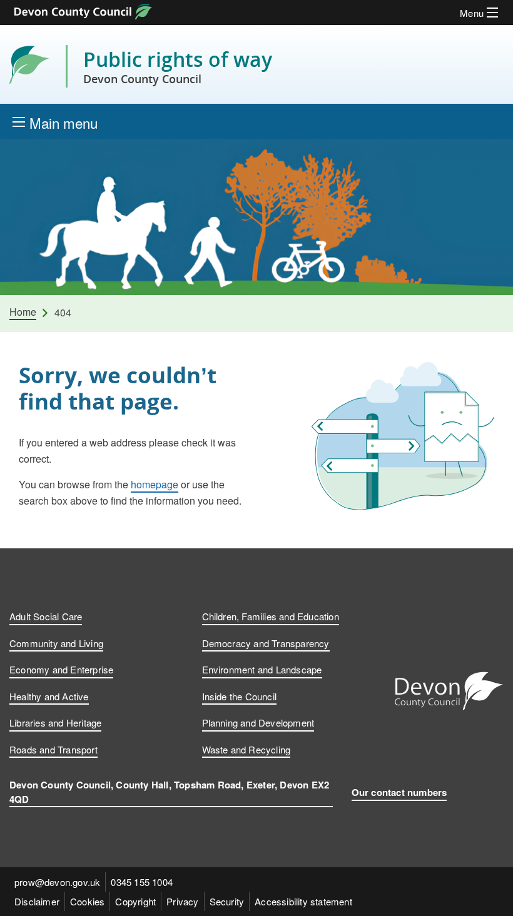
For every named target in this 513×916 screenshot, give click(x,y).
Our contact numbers (399, 792)
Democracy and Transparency (266, 643)
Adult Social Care (45, 616)
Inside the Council (239, 696)
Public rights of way (177, 66)
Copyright (135, 901)
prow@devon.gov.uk (57, 881)
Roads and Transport (53, 749)
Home (22, 312)
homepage (154, 484)
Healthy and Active (49, 696)
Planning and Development (258, 722)
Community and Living (56, 643)
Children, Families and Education (270, 616)
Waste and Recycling (246, 749)
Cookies (87, 901)
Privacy (182, 901)
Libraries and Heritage (55, 722)
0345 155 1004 (142, 881)
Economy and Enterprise (61, 669)
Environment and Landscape (262, 669)
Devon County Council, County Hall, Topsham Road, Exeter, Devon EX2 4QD (169, 792)
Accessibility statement (303, 901)
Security (227, 901)
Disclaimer (36, 901)
